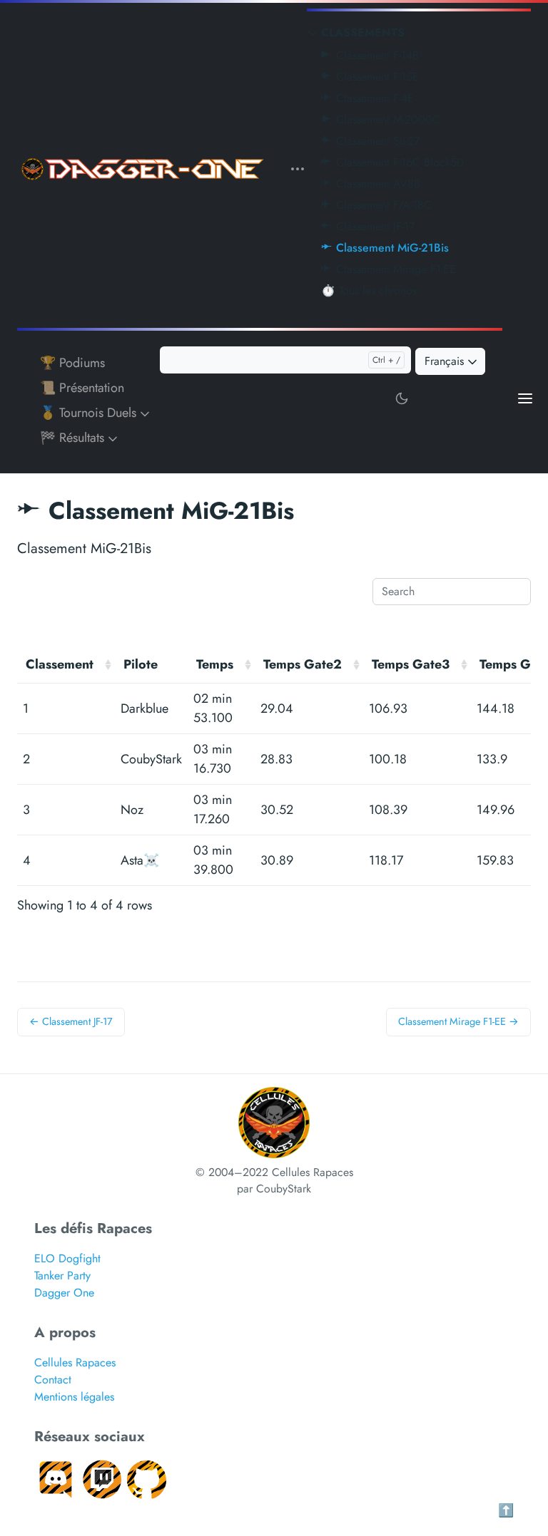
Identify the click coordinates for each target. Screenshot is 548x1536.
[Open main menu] (525, 397)
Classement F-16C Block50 (398, 162)
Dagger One (64, 1292)
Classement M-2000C (386, 119)
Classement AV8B (376, 183)
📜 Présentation (82, 387)
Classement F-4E (373, 98)
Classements (363, 32)
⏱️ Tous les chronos (369, 290)
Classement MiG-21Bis (391, 247)
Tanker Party (62, 1275)
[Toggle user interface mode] (401, 397)
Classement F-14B (376, 55)
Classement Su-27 (376, 141)
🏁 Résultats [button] (74, 437)
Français (446, 361)
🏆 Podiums (72, 363)
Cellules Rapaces (75, 1362)
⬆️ (506, 1510)
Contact (52, 1379)
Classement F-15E (376, 76)
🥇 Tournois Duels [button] (90, 412)
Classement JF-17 (374, 226)
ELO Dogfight (67, 1258)
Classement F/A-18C (382, 205)
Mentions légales (74, 1396)
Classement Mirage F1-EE (394, 269)
